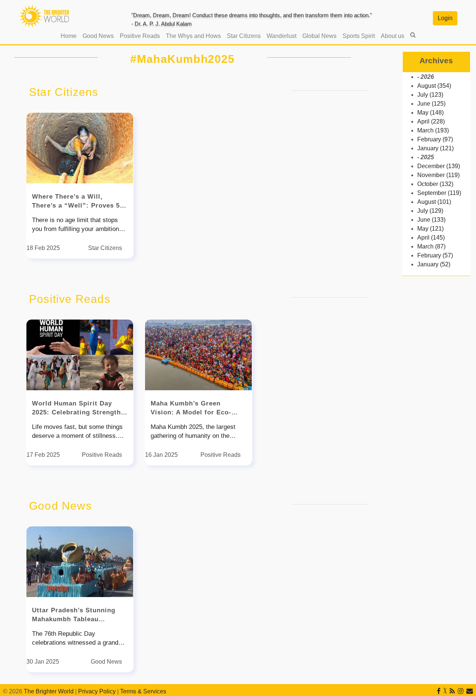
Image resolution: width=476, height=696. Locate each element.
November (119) (438, 175)
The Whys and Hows (193, 36)
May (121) (430, 228)
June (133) (431, 220)
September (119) (439, 193)
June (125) (431, 103)
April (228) (431, 121)
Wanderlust (281, 36)
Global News (319, 36)
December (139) (438, 166)
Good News (98, 36)
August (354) (434, 86)
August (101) (434, 202)
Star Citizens (244, 36)
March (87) (431, 246)
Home (70, 35)
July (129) (430, 211)
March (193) (433, 130)
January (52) (433, 264)
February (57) (435, 255)
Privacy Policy (97, 691)
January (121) (435, 148)
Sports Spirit (358, 36)
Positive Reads (140, 36)
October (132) (435, 184)
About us (392, 36)
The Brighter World (49, 691)
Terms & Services (143, 691)
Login (445, 18)
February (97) (435, 139)
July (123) (430, 95)
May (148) (430, 112)
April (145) (431, 237)
